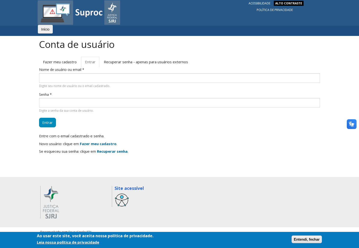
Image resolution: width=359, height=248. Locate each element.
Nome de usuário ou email (61, 69)
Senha (45, 94)
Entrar (92, 63)
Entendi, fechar (307, 239)
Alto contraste (288, 3)
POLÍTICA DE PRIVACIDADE (275, 10)
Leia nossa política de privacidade (68, 242)
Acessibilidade (259, 3)
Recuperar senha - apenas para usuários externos (146, 61)
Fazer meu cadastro (60, 61)
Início (45, 29)
